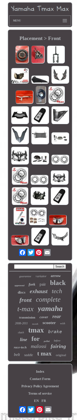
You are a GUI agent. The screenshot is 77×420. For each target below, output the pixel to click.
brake (55, 331)
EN (36, 401)
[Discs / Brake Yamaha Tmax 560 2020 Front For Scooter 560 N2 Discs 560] (56, 95)
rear (56, 316)
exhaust (38, 291)
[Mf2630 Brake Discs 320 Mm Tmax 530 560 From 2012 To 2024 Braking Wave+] (37, 216)
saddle (28, 355)
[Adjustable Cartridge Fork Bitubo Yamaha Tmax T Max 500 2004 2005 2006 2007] (20, 216)
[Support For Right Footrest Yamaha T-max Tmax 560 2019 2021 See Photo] (24, 97)
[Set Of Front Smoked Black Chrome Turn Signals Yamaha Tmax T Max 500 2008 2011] (60, 75)
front (25, 300)
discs (21, 292)
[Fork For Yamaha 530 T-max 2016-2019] (55, 55)
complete (48, 299)
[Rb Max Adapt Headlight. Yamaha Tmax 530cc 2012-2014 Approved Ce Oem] (59, 177)
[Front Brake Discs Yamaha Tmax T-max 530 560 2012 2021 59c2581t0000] (41, 95)
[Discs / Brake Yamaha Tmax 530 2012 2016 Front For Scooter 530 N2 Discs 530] (39, 180)
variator (41, 276)
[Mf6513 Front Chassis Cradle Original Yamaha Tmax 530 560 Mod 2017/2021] (60, 237)
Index (40, 371)
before (57, 340)
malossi (38, 346)
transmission (27, 317)
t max (44, 353)
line (23, 339)
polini (47, 341)
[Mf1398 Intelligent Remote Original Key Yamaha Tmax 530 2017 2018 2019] (40, 115)
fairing (58, 346)
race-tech (20, 347)
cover (44, 317)
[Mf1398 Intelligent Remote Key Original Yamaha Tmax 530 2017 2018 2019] (59, 196)
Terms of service (40, 393)
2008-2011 (21, 323)
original (61, 355)
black (58, 282)
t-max (25, 309)
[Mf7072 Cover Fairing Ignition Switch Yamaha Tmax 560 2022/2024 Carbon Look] (60, 115)
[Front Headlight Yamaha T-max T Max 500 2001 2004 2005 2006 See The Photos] (57, 220)
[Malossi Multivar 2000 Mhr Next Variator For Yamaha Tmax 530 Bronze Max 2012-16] (40, 159)
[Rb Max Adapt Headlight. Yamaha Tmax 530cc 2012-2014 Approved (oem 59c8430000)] (20, 156)
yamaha (50, 308)
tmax (36, 330)
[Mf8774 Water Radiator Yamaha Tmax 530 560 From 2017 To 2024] (40, 136)
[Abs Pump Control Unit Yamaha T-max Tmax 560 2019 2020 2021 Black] (37, 55)
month (35, 324)
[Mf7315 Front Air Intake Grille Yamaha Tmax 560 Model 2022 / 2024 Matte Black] (20, 115)
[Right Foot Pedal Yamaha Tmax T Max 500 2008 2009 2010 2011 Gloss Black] (40, 80)
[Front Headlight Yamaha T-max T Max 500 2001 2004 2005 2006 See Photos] (20, 240)
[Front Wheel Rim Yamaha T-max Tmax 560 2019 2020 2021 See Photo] (22, 55)
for (35, 338)
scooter (49, 322)
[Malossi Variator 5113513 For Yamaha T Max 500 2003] (60, 138)
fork (32, 284)
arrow (56, 276)
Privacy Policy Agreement (40, 386)
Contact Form (40, 379)
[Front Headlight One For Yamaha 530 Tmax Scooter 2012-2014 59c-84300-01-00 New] (39, 196)
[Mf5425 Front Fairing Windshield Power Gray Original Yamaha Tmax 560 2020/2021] (20, 136)
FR (43, 401)
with (62, 323)
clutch (21, 332)
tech (57, 291)
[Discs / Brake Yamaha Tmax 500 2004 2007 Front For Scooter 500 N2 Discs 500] (60, 160)
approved (19, 285)
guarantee (25, 276)
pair (43, 284)
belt (17, 354)
